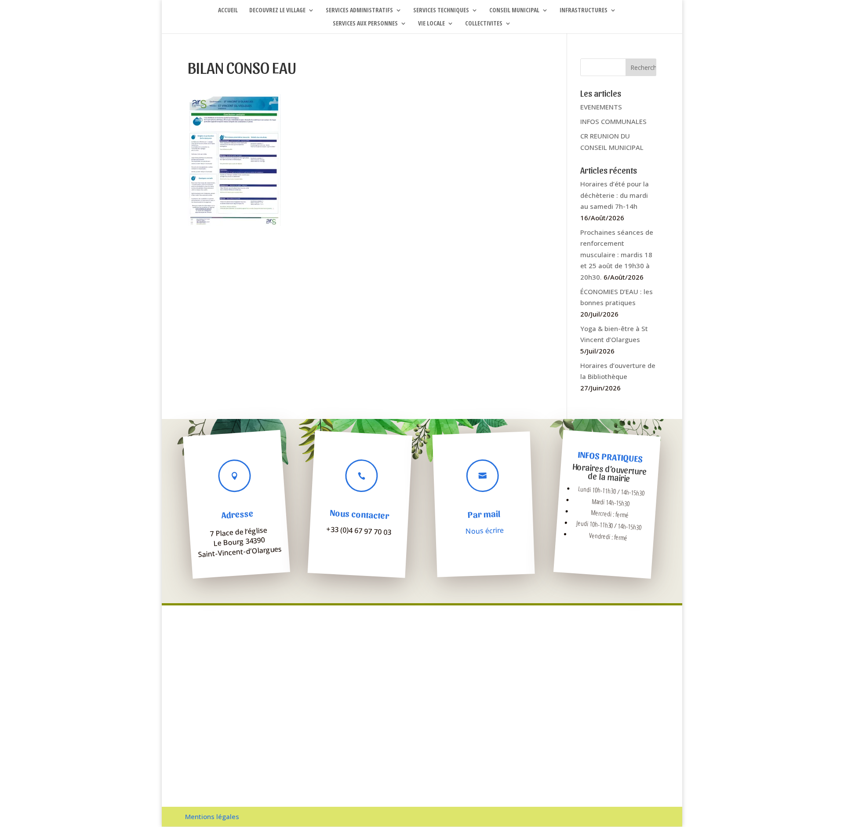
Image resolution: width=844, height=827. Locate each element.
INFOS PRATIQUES (610, 456)
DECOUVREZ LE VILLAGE (277, 10)
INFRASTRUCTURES (584, 10)
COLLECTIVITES (483, 23)
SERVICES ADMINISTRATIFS (359, 10)
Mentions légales (212, 816)
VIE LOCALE (431, 23)
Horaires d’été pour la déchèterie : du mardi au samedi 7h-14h (614, 195)
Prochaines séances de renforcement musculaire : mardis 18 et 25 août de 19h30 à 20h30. (616, 254)
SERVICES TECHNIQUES (441, 10)
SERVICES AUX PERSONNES (365, 23)
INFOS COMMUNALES (613, 121)
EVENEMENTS (601, 106)
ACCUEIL (228, 10)
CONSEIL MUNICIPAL (514, 10)
